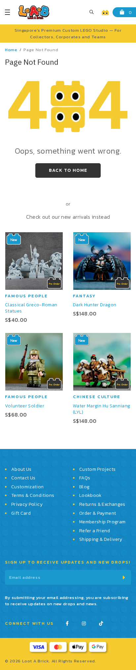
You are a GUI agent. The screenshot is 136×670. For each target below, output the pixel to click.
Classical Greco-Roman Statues (31, 308)
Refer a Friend (94, 531)
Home (11, 50)
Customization (27, 487)
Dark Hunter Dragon (94, 304)
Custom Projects (97, 469)
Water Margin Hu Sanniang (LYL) (101, 409)
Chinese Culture (96, 396)
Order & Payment (97, 513)
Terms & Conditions (32, 495)
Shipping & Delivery (100, 539)
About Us (21, 469)
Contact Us (23, 478)
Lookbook (90, 495)
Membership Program (102, 522)
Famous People (26, 296)
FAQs (84, 478)
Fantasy (84, 296)
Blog (84, 487)
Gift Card (21, 513)
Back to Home (68, 170)
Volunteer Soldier (24, 405)
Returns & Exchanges (102, 504)
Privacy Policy (27, 504)
